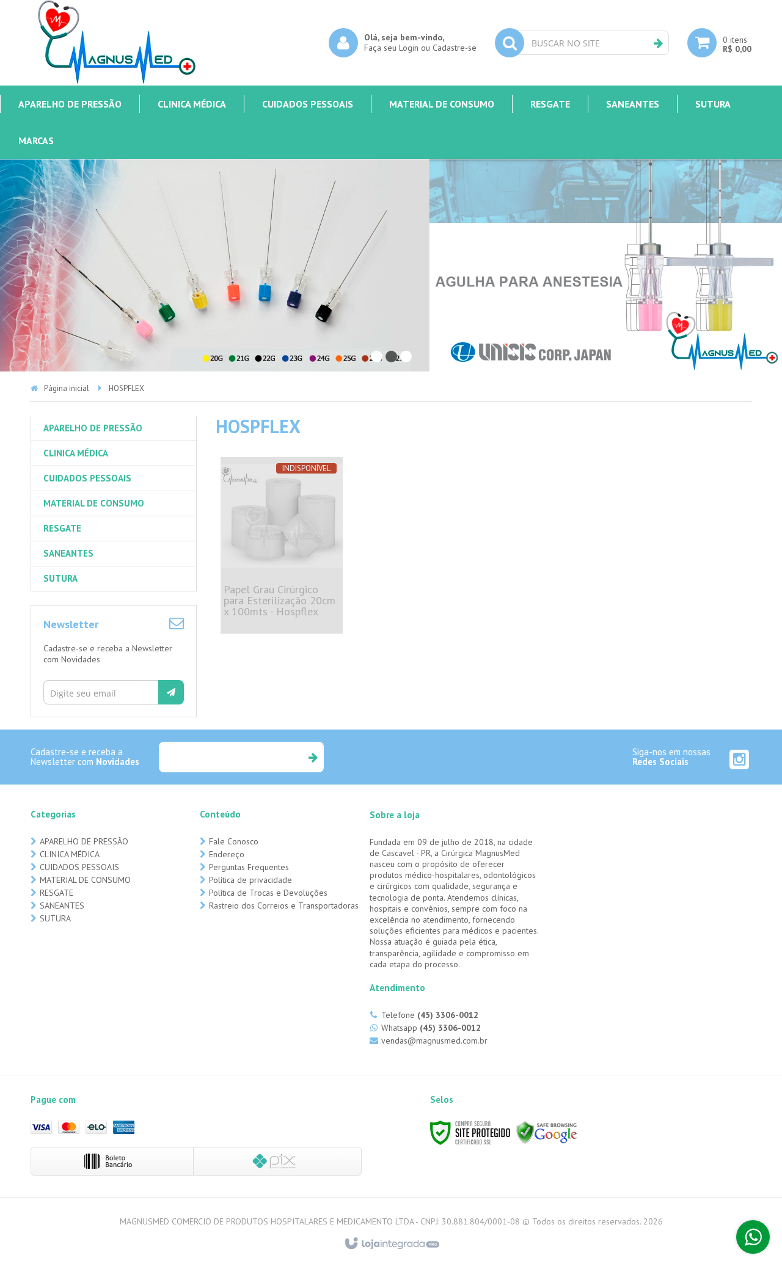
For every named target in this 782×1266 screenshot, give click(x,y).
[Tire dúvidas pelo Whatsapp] (753, 1237)
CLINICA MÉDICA (70, 854)
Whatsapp (431, 1027)
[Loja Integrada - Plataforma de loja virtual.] (391, 1244)
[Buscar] (658, 43)
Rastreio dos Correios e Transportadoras (284, 905)
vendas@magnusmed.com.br (434, 1040)
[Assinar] (171, 692)
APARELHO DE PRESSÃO (84, 841)
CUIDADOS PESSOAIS (79, 867)
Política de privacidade (250, 879)
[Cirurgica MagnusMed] (116, 43)
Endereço (226, 854)
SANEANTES (62, 905)
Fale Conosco (233, 841)
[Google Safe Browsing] (546, 1131)
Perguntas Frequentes (249, 867)
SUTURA (55, 918)
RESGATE (56, 892)
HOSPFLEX (126, 388)
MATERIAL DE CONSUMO (85, 879)
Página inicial (66, 388)
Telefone (429, 1014)
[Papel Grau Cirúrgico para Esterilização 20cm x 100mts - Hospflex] (282, 545)
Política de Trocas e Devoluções (268, 892)
